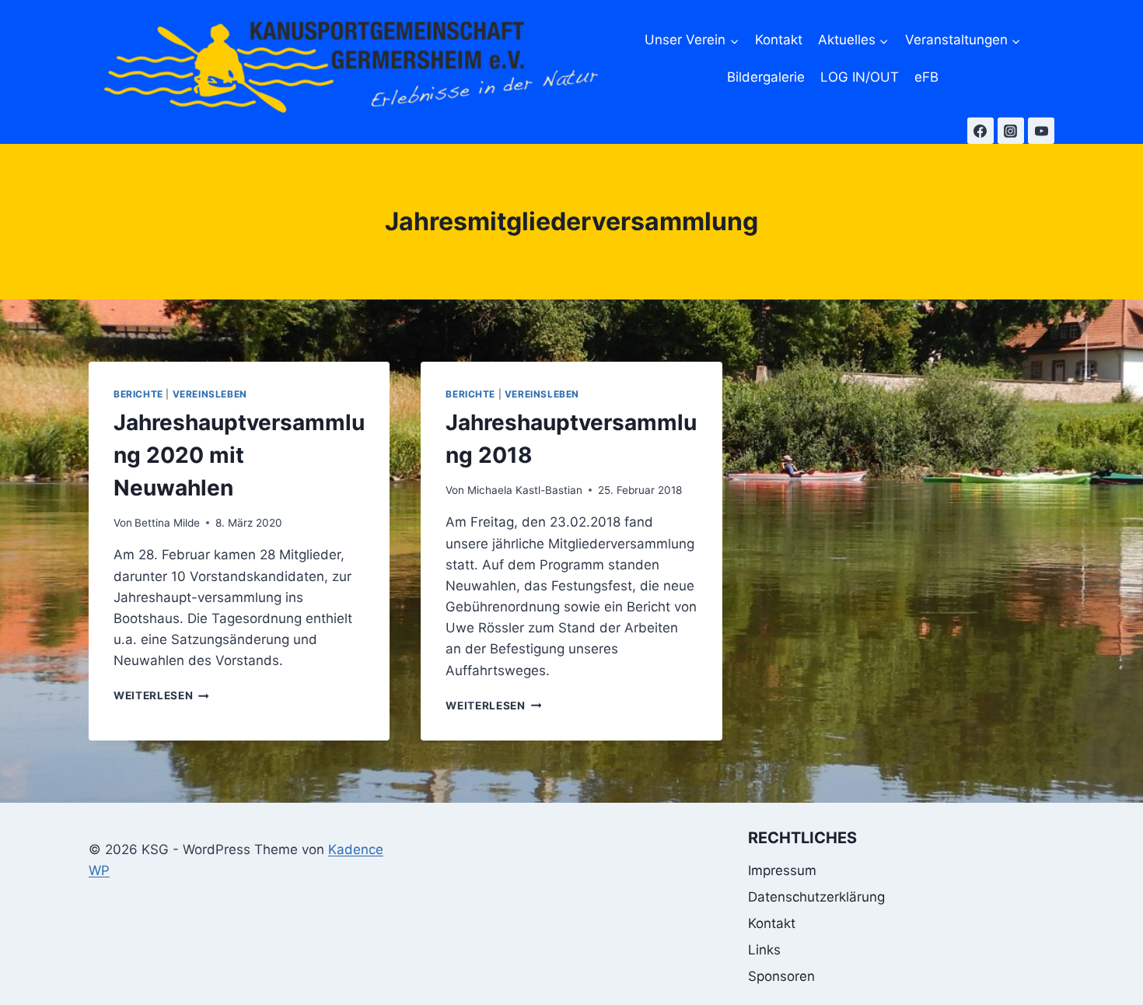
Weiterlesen (161, 695)
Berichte (138, 394)
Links (764, 950)
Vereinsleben (210, 394)
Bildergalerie (766, 77)
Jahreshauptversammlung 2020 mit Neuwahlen (239, 455)
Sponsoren (781, 976)
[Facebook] (980, 130)
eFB (926, 77)
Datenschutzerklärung (816, 897)
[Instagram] (1011, 130)
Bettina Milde (167, 523)
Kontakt (778, 39)
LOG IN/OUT (859, 77)
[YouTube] (1041, 130)
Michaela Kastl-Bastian (524, 490)
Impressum (782, 870)
